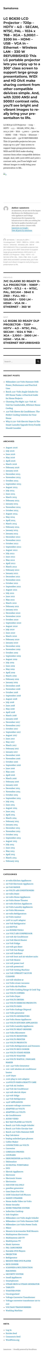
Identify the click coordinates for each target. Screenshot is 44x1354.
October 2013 (12, 834)
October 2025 (12, 480)
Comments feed (13, 1336)
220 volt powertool (14, 966)
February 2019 (12, 679)
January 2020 (12, 643)
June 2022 (10, 557)
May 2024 (10, 517)
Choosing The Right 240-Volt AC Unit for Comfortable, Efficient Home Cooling (23, 404)
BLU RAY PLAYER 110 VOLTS (19, 1122)
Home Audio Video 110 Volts (19, 1201)
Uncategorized (9, 242)
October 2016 (12, 762)
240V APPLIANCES (14, 1102)
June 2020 (10, 633)
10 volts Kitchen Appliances (18, 880)
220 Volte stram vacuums (17, 983)
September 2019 (13, 656)
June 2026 (10, 454)
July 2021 (10, 593)
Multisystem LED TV (15, 1238)
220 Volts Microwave (15, 1033)
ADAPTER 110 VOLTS (15, 1109)
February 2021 (12, 606)
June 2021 (10, 596)
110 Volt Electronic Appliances (19, 884)
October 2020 (12, 619)
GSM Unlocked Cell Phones (18, 1195)
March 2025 (11, 497)
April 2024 (10, 520)
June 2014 (10, 811)
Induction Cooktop (14, 1211)
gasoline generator (14, 1188)
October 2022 (12, 543)
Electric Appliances (14, 1171)
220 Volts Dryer (13, 996)
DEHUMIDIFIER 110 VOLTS (18, 1158)
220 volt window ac (15, 980)
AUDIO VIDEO (12, 1119)
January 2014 (12, 824)
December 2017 (13, 722)
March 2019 (11, 676)
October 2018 (12, 692)
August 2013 (11, 841)
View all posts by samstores (22, 231)
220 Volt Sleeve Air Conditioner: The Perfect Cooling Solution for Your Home (23, 414)
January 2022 (12, 573)
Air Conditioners (13, 1115)
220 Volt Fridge (13, 943)
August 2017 (11, 735)
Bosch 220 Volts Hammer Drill (20, 1132)
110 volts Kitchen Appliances (19, 904)
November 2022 (13, 540)
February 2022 (12, 570)
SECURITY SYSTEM (14, 1274)
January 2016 (12, 785)
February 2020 (12, 639)
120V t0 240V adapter (16, 920)
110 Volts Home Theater (17, 900)
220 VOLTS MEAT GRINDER (18, 1029)
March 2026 (11, 464)
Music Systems (13, 1244)
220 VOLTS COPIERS (15, 993)
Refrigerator (11, 1257)
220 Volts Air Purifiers (16, 986)
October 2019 (12, 652)
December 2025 (13, 474)
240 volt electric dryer (16, 1092)
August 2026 (12, 447)
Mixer (8, 1228)
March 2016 (11, 778)
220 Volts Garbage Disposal (18, 1009)
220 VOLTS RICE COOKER (17, 1049)
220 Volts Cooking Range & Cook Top (23, 990)
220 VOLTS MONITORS (16, 1036)
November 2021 (13, 580)
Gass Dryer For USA (15, 1191)
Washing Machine (14, 1310)
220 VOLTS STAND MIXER (18, 1052)
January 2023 (12, 533)
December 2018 (13, 686)
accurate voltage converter (18, 1105)
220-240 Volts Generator (17, 1066)
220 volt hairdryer (14, 953)
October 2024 (12, 510)
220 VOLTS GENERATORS (18, 1016)
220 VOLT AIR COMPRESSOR (19, 933)
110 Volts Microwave (15, 910)
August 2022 (11, 550)
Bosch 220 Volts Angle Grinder (20, 1125)
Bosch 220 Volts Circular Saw (19, 1128)
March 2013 (11, 858)
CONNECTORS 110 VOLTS (17, 1145)
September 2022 (13, 547)
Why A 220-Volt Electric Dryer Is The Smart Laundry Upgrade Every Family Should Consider (23, 424)
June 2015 (10, 805)
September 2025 (13, 484)
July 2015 (10, 801)
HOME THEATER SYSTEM (18, 1208)
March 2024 (11, 523)
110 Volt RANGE (13, 887)
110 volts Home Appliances (18, 897)
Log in (9, 1330)
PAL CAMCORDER (14, 1248)
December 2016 (13, 755)
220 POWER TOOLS (15, 930)
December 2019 (13, 646)
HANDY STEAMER (14, 1198)
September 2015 (13, 798)
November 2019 (13, 649)
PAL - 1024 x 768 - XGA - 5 (23, 257)
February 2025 (12, 500)
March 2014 (11, 818)
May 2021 (10, 600)
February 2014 (12, 821)
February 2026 (12, 467)
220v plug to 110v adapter (17, 1079)
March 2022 (11, 566)
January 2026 (12, 471)
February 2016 (12, 781)
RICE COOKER (12, 1264)
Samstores (10, 8)
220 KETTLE (11, 927)
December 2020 (13, 613)
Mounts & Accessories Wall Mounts (22, 1231)
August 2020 (11, 626)
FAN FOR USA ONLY (15, 1185)
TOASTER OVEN (13, 1291)
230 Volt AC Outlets (15, 1085)
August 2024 (11, 514)
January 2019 (12, 682)
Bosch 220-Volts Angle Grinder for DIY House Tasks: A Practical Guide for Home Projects (22, 395)
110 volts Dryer (12, 894)
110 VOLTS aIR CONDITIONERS (20, 890)
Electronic (10, 1175)
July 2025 (10, 490)
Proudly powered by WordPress (25, 1349)
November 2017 (13, 725)
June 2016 (10, 768)
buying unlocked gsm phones (19, 1138)
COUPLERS (11, 1155)
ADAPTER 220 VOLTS (15, 1112)
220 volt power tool (15, 963)
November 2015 (13, 791)
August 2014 (11, 808)
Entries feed (11, 1333)
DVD (8, 1168)
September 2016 (13, 765)
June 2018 (10, 705)
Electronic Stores (14, 1178)
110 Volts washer (13, 917)
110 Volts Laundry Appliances (19, 907)
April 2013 (10, 854)
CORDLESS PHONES (15, 1152)
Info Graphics (12, 1214)
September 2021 (13, 586)
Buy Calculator (12, 1135)
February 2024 (12, 527)
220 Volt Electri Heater (16, 940)
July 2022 (10, 553)
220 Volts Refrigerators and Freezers (23, 1046)
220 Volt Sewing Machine (17, 970)
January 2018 (12, 719)
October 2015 (12, 795)
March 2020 (11, 636)
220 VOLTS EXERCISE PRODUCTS (21, 1003)
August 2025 (11, 487)
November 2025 (13, 477)
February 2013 (12, 861)
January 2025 (12, 504)
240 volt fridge (12, 1095)
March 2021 (11, 603)
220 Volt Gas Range (15, 950)
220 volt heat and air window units (22, 956)
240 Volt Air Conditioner (17, 1089)
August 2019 (11, 659)
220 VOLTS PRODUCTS (16, 1042)
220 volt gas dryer (14, 947)
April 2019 (10, 672)
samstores (10, 240)
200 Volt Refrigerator (15, 923)
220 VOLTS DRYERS (15, 999)
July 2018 (10, 702)
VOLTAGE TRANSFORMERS (18, 1307)
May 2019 (10, 669)
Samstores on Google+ (20, 228)
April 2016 (10, 775)
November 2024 (13, 507)
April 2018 (10, 712)
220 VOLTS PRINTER (15, 1039)
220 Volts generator (15, 1013)
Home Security (12, 1205)
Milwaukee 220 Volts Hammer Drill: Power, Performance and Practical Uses (22, 385)
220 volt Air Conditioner (17, 937)
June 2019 (10, 666)
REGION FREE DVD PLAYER (18, 1261)
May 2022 (10, 560)
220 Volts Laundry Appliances (19, 1026)
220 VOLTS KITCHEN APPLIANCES (22, 1023)
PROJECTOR (11, 1254)
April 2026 (10, 461)
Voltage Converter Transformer (20, 1297)
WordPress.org (12, 1340)
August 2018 (11, 699)
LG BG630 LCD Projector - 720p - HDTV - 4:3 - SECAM (19, 254)
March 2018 (11, 715)
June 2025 (10, 494)
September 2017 (13, 732)
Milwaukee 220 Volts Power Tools (21, 1224)
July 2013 (10, 844)
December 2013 (13, 828)
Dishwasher (11, 1162)
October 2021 (12, 583)
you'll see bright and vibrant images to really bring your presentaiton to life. (20, 262)
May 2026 (10, 457)
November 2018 (13, 689)
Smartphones (12, 1281)
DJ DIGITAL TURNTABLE (17, 1165)
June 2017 (10, 738)
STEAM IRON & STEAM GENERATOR (22, 1284)
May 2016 (10, 772)
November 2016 (13, 758)
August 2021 (11, 590)
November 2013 (13, 831)
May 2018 (10, 709)
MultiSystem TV (13, 1241)
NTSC (12, 257)
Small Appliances (14, 1277)
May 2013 (10, 851)
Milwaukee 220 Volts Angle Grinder (22, 1218)
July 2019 (10, 662)
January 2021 (12, 609)
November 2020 (13, 616)
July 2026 (10, 451)
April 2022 (10, 563)
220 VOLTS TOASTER (15, 1056)
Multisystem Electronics (17, 1234)
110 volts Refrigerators (16, 913)
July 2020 (10, 629)
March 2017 (11, 745)
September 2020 (13, 623)
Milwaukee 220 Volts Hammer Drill (22, 1221)
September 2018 (13, 695)
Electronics (11, 1181)
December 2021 (13, 576)
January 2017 (12, 752)
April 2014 (10, 815)
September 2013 (13, 838)
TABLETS (10, 1287)
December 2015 (13, 788)
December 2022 (13, 537)
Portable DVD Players (15, 1251)
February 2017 (12, 748)
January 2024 (12, 530)
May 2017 (10, 742)
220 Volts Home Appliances (18, 1019)
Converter (10, 1148)
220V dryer (11, 1076)
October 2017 (12, 729)
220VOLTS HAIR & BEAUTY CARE (21, 1082)
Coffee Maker (12, 1142)
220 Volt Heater (13, 960)
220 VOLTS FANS (14, 1006)
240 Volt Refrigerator (15, 1099)
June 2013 (10, 848)
